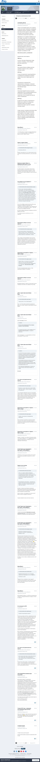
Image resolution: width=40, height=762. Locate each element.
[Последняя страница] (28, 18)
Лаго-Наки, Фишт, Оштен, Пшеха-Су (24, 128)
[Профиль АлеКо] (37, 12)
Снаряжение (20, 607)
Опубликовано (23, 25)
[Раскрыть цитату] (18, 147)
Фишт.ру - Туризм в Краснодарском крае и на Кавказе (22, 754)
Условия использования (15, 760)
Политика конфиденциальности (14, 753)
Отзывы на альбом (5, 49)
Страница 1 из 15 (32, 18)
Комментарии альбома (5, 47)
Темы (3, 27)
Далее (26, 18)
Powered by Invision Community (20, 755)
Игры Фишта (20, 127)
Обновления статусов (5, 20)
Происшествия (20, 295)
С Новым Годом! (21, 725)
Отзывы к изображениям (6, 43)
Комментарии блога (5, 35)
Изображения (4, 40)
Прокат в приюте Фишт (23, 142)
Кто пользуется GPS (22, 606)
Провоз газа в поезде (22, 465)
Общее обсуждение (21, 182)
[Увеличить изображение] (33, 541)
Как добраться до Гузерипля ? (24, 181)
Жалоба (35, 22)
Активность (3, 16)
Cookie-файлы (29, 753)
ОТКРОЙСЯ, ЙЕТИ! (22, 22)
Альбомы (3, 45)
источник (22, 320)
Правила (2, 760)
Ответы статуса (4, 22)
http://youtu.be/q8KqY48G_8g (22, 699)
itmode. (21, 746)
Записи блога (4, 33)
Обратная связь (23, 753)
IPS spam (16, 757)
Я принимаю (36, 760)
